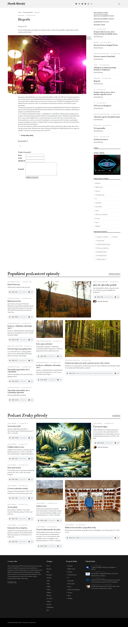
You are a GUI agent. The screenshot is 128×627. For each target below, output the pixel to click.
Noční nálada (12, 507)
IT (96, 199)
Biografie (97, 81)
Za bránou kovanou (101, 139)
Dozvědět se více (12, 582)
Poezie (97, 210)
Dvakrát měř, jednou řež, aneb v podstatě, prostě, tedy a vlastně (87, 363)
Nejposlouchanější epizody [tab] (104, 16)
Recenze (97, 218)
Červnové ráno (100, 426)
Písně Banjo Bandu (101, 255)
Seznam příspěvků (28, 12)
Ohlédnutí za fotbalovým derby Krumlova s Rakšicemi (105, 68)
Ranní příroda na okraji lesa (17, 528)
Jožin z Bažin (99, 152)
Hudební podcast (101, 259)
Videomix (115, 237)
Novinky (49, 595)
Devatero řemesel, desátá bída (104, 56)
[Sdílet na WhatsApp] (88, 4)
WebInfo (97, 226)
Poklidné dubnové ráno (16, 447)
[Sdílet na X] (79, 4)
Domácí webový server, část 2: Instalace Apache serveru (104, 93)
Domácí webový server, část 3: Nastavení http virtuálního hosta (105, 33)
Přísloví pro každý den (101, 214)
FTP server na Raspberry (102, 105)
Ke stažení (49, 598)
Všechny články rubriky (27, 135)
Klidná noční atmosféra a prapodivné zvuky (80, 527)
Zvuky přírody (100, 240)
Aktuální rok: (21, 161)
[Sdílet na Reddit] (85, 4)
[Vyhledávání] (91, 4)
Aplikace (49, 592)
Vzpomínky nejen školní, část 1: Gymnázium (19, 370)
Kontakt (49, 604)
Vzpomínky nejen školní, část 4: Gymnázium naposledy (19, 391)
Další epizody (116, 415)
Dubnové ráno (41, 506)
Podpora (49, 601)
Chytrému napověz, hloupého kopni (107, 117)
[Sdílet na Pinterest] (82, 4)
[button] (119, 4)
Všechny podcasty (114, 273)
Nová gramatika (99, 128)
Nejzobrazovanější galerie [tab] (104, 19)
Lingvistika (98, 203)
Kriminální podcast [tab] (101, 22)
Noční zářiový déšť (14, 426)
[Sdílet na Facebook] (76, 4)
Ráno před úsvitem (14, 468)
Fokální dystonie (99, 195)
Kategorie (49, 575)
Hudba (48, 587)
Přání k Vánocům (14, 284)
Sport (97, 222)
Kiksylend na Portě (14, 301)
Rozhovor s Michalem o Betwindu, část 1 (48, 366)
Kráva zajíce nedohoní (44, 344)
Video (48, 584)
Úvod (19, 12)
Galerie (49, 589)
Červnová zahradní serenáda (18, 488)
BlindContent (99, 187)
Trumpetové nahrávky (102, 237)
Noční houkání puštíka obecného (48, 529)
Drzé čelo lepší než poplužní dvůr (20, 349)
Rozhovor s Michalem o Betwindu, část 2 (20, 327)
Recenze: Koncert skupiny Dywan (106, 45)
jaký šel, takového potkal (104, 284)
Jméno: (20, 155)
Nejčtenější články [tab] (101, 12)
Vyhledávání (50, 607)
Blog (48, 572)
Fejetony (97, 191)
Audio (48, 581)
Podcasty (49, 578)
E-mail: (20, 158)
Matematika (98, 207)
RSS (48, 610)
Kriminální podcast (101, 252)
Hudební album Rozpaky (103, 244)
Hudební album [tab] (99, 24)
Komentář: (21, 169)
